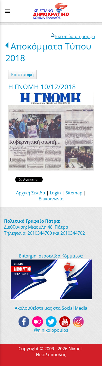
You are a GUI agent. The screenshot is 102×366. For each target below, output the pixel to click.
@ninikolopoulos (51, 330)
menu (7, 11)
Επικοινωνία (51, 199)
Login (55, 193)
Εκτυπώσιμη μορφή (75, 36)
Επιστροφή (22, 74)
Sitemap (74, 193)
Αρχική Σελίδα (30, 193)
